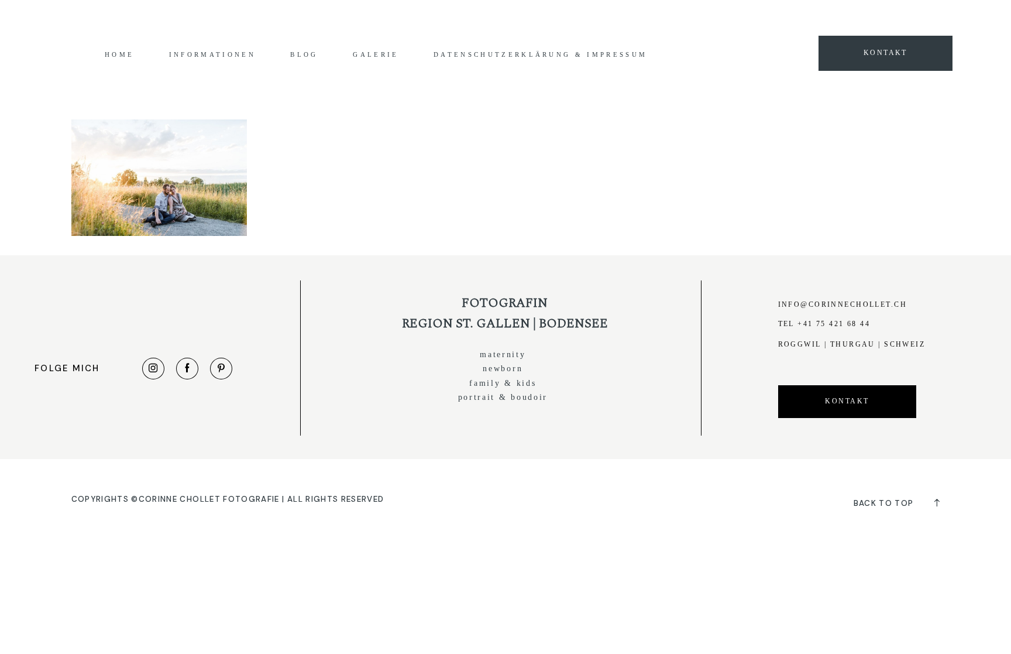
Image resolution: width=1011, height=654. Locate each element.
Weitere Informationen (678, 19)
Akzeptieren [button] (754, 19)
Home (119, 55)
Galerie (375, 55)
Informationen (212, 55)
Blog (304, 55)
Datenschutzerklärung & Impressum (540, 55)
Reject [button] (803, 19)
